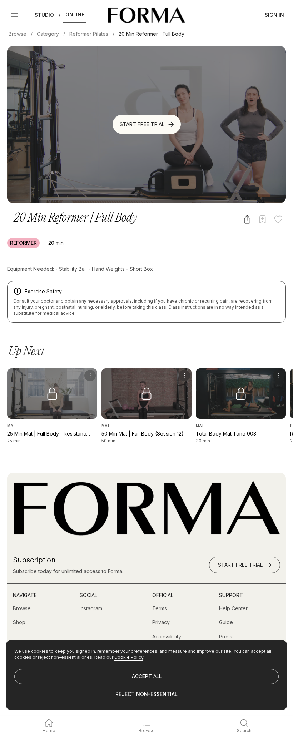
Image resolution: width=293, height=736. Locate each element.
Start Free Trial (142, 124)
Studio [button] (44, 15)
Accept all (147, 676)
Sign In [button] (274, 15)
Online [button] (74, 14)
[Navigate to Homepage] (146, 15)
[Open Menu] (14, 15)
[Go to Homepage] (146, 534)
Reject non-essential (146, 694)
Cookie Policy (128, 657)
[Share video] (247, 219)
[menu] (90, 375)
